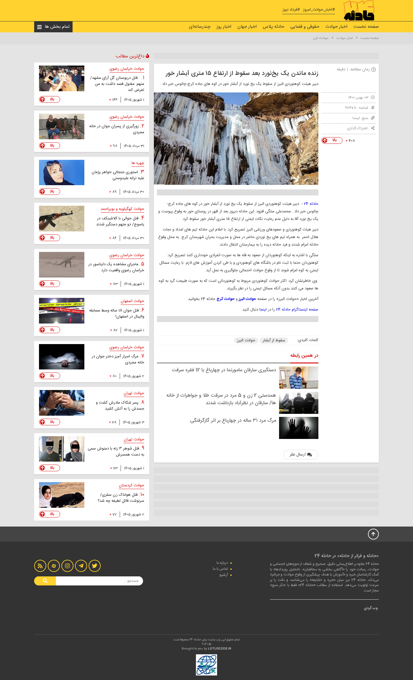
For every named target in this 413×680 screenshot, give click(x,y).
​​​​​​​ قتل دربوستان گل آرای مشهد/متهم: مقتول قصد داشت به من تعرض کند (117, 84)
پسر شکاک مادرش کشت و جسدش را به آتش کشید (120, 405)
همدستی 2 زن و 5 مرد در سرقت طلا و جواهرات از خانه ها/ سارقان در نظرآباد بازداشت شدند (221, 399)
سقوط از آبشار (274, 340)
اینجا (263, 309)
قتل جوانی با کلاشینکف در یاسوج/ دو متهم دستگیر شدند (120, 221)
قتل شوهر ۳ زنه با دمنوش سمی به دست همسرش (116, 451)
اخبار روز (223, 27)
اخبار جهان (247, 27)
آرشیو (224, 575)
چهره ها (138, 163)
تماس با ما (220, 569)
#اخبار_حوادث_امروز (319, 10)
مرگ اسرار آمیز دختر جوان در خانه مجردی (118, 359)
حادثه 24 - (309, 204)
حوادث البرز (321, 38)
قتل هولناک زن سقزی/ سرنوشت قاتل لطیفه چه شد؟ (121, 497)
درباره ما (222, 563)
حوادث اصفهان (132, 301)
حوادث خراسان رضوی (126, 69)
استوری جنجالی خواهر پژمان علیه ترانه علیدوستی (118, 175)
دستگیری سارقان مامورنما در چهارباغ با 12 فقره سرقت (224, 370)
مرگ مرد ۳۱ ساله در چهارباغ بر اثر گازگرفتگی (233, 421)
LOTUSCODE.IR (219, 648)
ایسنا (356, 118)
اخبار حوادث (336, 27)
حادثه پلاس (273, 27)
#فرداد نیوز (291, 10)
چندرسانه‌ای (199, 27)
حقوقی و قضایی (304, 27)
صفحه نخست (366, 27)
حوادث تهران (134, 393)
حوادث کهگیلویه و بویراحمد (122, 209)
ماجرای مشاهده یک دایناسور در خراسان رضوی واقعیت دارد (116, 267)
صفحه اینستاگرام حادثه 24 (297, 309)
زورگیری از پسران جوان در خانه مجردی (116, 129)
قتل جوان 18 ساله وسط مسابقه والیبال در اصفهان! (116, 313)
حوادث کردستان (131, 485)
